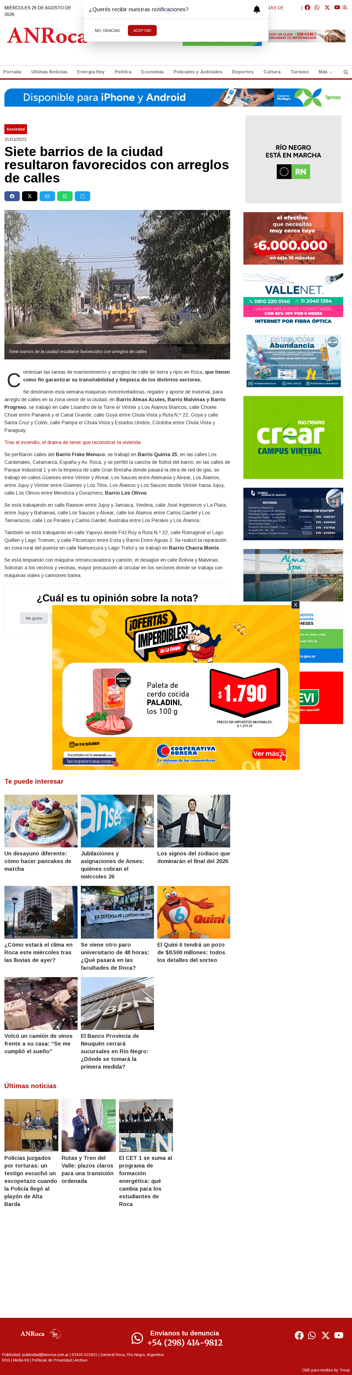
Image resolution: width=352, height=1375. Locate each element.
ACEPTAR (142, 30)
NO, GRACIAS (107, 30)
